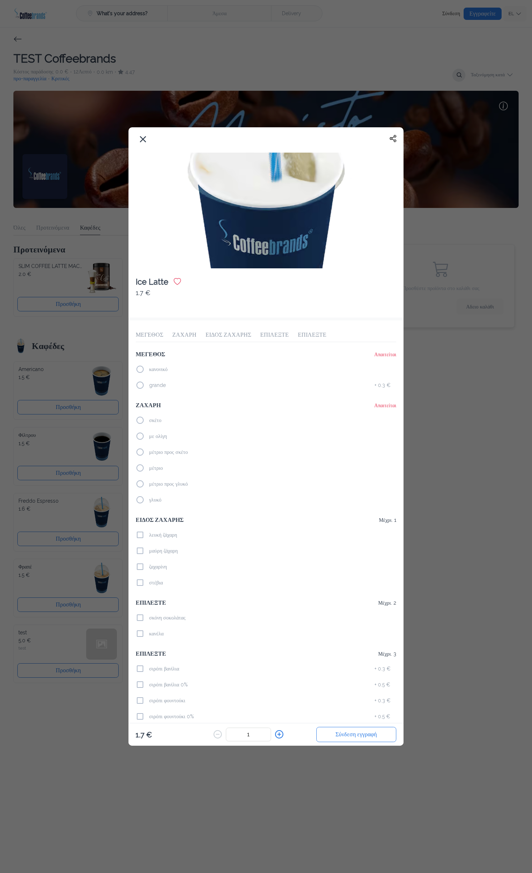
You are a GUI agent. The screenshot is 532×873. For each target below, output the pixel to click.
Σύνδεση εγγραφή (356, 734)
